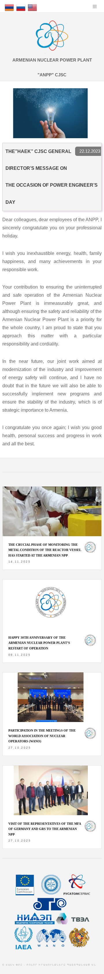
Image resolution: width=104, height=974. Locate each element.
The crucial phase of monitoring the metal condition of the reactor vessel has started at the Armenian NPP (44, 550)
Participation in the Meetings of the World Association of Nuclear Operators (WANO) (42, 736)
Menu (95, 6)
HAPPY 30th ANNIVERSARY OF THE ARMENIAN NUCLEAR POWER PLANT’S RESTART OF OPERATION (39, 643)
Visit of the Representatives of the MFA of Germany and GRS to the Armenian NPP (44, 829)
